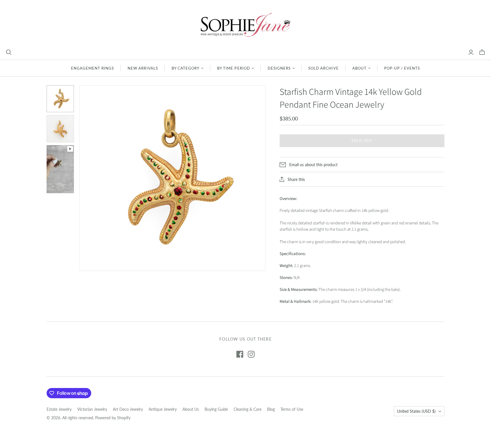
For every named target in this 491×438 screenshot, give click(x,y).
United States (416, 411)
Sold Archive (323, 68)
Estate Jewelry (59, 409)
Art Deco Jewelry (128, 409)
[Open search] (9, 52)
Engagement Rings (92, 68)
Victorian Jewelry (92, 409)
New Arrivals (143, 68)
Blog (271, 409)
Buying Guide (216, 409)
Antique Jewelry (163, 409)
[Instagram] (251, 354)
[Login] (471, 52)
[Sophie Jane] (245, 24)
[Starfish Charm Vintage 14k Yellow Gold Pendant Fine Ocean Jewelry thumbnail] (60, 98)
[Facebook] (239, 354)
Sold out (361, 140)
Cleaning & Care (247, 409)
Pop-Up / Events (402, 68)
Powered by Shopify (112, 417)
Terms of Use (291, 409)
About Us (190, 409)
